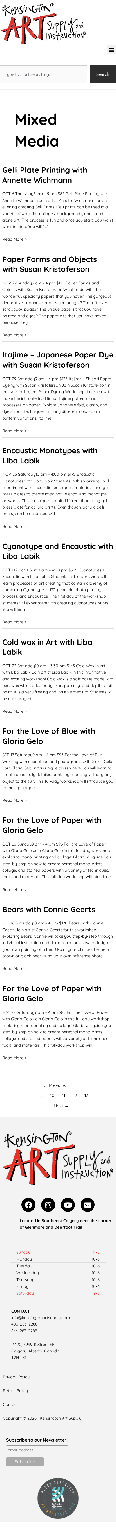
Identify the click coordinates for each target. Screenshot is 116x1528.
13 (86, 1095)
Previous (54, 1085)
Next (61, 1105)
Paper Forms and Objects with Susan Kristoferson (49, 264)
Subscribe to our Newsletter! (37, 1440)
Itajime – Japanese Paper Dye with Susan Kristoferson (57, 360)
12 (75, 1095)
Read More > (14, 239)
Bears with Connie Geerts (48, 909)
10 (52, 1095)
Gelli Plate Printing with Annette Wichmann (44, 175)
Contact (10, 1404)
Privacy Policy (16, 1376)
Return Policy (15, 1390)
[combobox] (43, 74)
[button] (111, 49)
